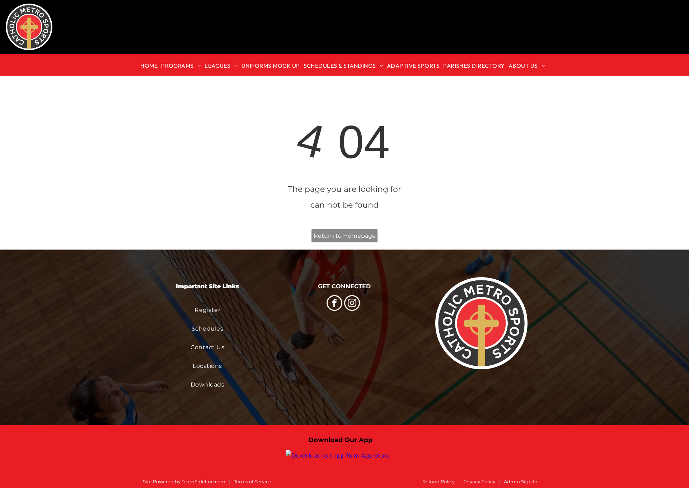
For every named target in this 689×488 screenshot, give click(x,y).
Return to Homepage (345, 235)
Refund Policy (438, 481)
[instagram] (352, 304)
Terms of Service (252, 481)
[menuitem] (150, 65)
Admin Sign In (521, 481)
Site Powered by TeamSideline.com (184, 481)
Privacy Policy (479, 481)
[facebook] (334, 304)
